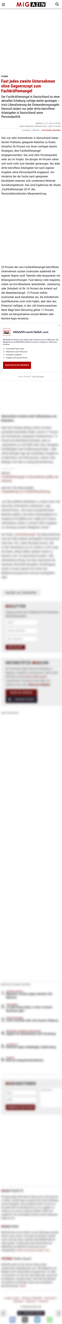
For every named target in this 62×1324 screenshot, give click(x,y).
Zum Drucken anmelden (51, 130)
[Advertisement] (31, 40)
